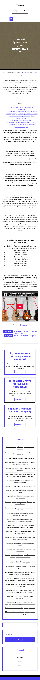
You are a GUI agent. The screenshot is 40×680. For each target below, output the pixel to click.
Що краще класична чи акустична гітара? (21, 111)
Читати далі (20, 372)
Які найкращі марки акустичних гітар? (21, 122)
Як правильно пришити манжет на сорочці (20, 410)
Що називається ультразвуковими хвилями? (20, 356)
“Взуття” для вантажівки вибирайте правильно (20, 459)
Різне (20, 665)
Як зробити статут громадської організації (20, 383)
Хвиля (20, 5)
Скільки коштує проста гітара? (21, 120)
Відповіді (23, 325)
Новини (20, 661)
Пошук (25, 10)
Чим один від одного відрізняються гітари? (21, 114)
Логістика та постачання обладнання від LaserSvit (20, 608)
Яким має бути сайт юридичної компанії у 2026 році (20, 486)
